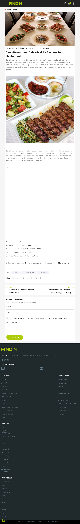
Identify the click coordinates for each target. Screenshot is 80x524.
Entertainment (62, 393)
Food (15, 272)
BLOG (3, 404)
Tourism (4, 459)
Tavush (3, 509)
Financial (60, 397)
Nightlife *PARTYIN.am (6, 432)
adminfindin (12, 48)
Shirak (3, 502)
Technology (5, 456)
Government (62, 407)
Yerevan (4, 516)
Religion (4, 443)
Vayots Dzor (5, 513)
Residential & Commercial (5, 448)
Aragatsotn (5, 482)
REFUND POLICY (7, 411)
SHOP (3, 400)
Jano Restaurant (28, 272)
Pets (3, 440)
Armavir (4, 489)
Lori (2, 499)
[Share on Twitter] (28, 278)
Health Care (61, 411)
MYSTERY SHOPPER (8, 397)
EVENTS (4, 390)
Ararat (3, 485)
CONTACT (4, 418)
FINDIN (40, 522)
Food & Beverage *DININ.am (67, 404)
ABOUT (4, 383)
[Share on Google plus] (36, 278)
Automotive (61, 379)
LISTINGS (4, 386)
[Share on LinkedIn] (32, 278)
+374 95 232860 (32, 245)
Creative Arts (62, 386)
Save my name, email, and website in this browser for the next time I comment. (38, 318)
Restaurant (43, 272)
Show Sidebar (12, 9)
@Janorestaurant (64, 263)
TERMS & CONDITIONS (9, 407)
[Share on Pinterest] (41, 278)
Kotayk (3, 495)
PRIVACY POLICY (7, 414)
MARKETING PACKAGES (10, 393)
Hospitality (61, 414)
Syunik (3, 506)
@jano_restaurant (31, 263)
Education (61, 390)
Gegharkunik (5, 492)
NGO (3, 427)
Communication (63, 383)
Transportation (6, 463)
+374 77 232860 (19, 245)
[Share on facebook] (24, 278)
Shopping (4, 452)
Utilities (4, 466)
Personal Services (7, 436)
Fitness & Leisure (63, 400)
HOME (3, 379)
